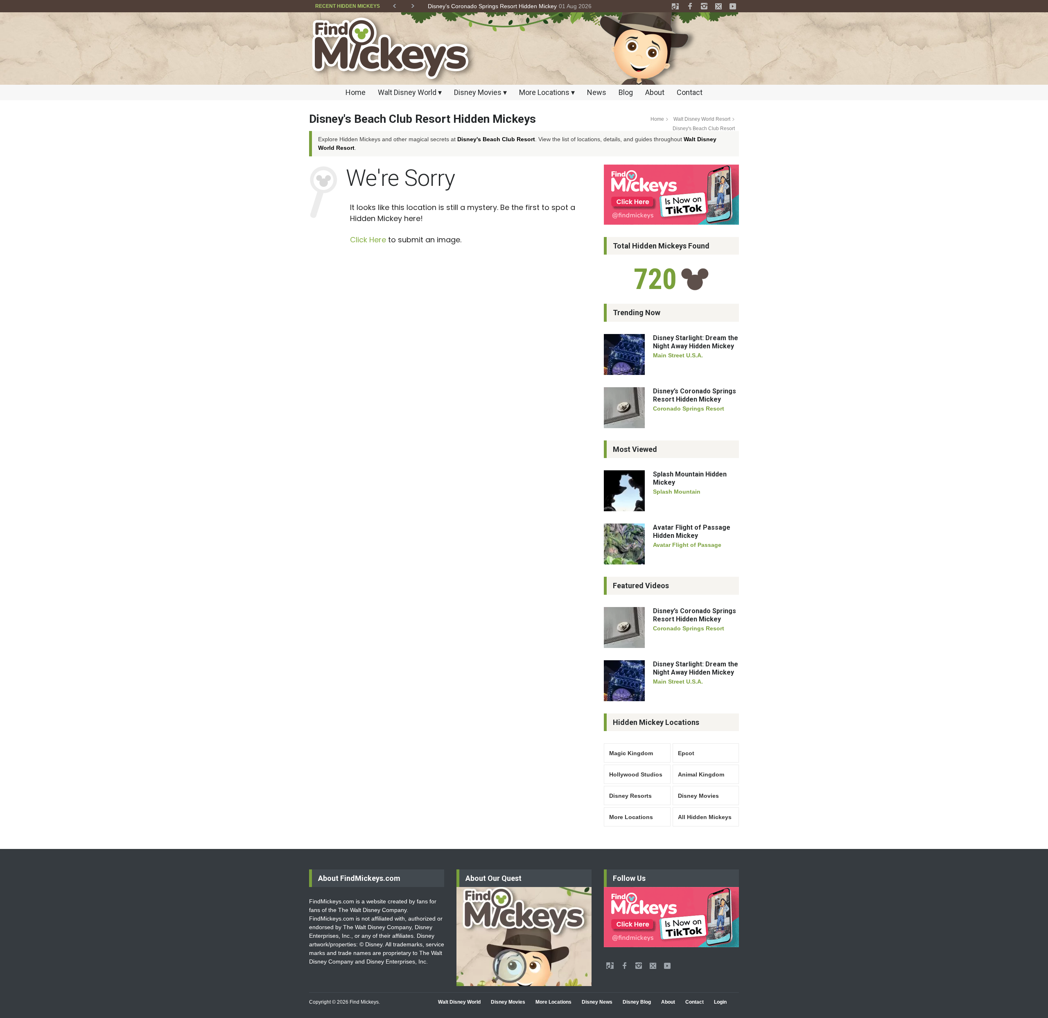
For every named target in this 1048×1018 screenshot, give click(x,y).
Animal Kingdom (701, 774)
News (596, 92)
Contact (689, 92)
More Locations (631, 817)
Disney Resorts (630, 795)
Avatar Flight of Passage (687, 545)
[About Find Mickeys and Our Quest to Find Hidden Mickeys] (524, 936)
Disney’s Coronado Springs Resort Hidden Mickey (489, 6)
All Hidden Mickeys (705, 817)
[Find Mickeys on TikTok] (671, 195)
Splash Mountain (676, 491)
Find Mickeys (364, 1002)
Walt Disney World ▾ (410, 92)
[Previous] (394, 4)
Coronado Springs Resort (688, 408)
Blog (626, 92)
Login (720, 1002)
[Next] (413, 4)
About (654, 92)
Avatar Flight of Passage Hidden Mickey (691, 531)
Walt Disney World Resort (701, 119)
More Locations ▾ (547, 92)
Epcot (686, 753)
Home (356, 92)
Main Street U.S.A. (678, 355)
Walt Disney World (459, 1002)
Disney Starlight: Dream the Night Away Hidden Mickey (695, 342)
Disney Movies (698, 795)
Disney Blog (637, 1002)
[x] (718, 6)
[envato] (675, 6)
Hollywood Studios (635, 774)
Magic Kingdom (631, 753)
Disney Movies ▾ (480, 92)
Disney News (597, 1002)
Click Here (368, 240)
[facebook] (690, 6)
